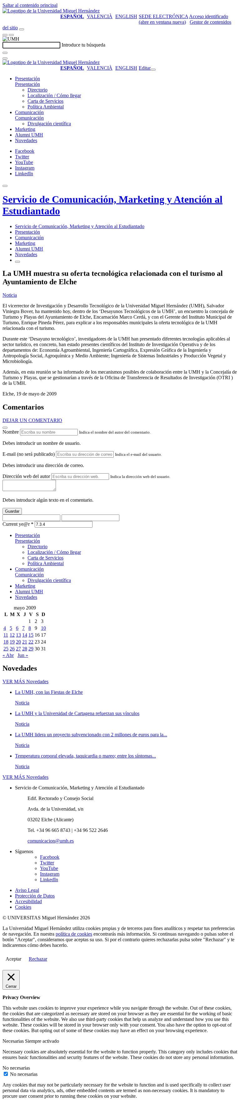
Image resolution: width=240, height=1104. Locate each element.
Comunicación (29, 112)
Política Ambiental (46, 106)
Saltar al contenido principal (30, 5)
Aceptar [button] (13, 959)
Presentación (27, 78)
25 (5, 648)
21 (24, 641)
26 (12, 648)
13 (18, 635)
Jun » (23, 655)
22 (30, 641)
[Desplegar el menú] (11, 35)
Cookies (23, 907)
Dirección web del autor (26, 476)
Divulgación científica (49, 123)
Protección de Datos (35, 895)
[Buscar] (5, 53)
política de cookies (74, 934)
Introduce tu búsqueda (83, 44)
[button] (27, 84)
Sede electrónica (163, 16)
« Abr (8, 655)
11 (5, 635)
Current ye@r (17, 524)
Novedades (26, 140)
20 (18, 641)
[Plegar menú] (153, 70)
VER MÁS (25, 681)
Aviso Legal (27, 890)
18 (5, 641)
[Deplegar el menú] (17, 262)
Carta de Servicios (45, 101)
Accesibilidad (28, 901)
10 (43, 628)
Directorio (38, 89)
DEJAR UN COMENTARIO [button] (32, 420)
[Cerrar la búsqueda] (5, 58)
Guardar (12, 511)
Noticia (9, 295)
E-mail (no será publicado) (28, 454)
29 (30, 648)
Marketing (25, 129)
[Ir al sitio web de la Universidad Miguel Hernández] (51, 10)
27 (18, 648)
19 (12, 641)
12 (12, 635)
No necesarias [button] (16, 1068)
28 (24, 648)
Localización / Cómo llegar (54, 95)
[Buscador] (21, 29)
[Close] (5, 428)
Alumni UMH (29, 134)
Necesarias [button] (13, 1041)
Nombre (10, 432)
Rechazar (38, 959)
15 (30, 635)
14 (24, 635)
